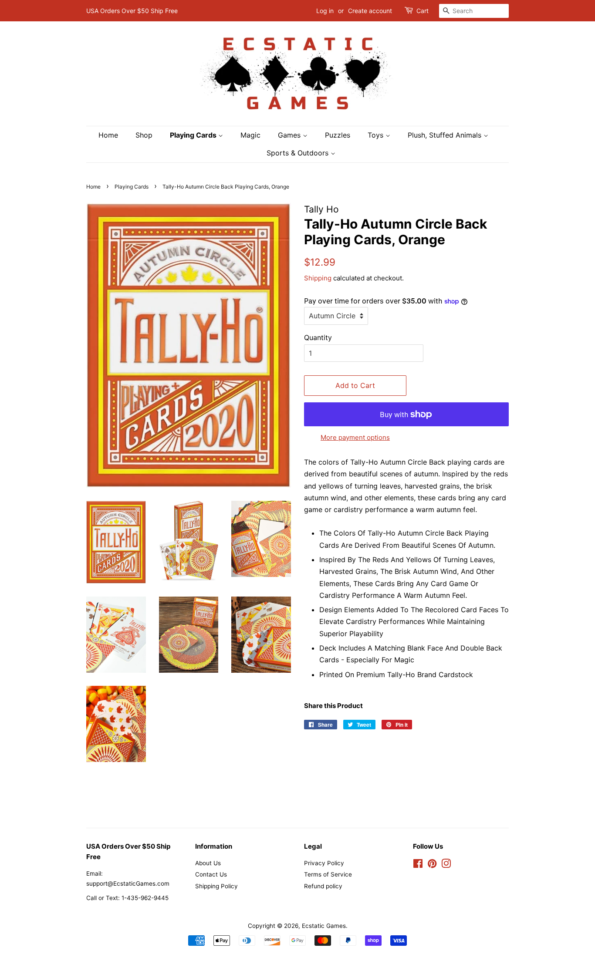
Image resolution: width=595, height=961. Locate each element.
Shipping (317, 278)
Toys (376, 135)
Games (290, 135)
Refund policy (323, 886)
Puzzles (337, 135)
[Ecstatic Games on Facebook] (418, 865)
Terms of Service (328, 874)
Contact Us (211, 874)
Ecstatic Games (324, 925)
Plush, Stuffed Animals (445, 135)
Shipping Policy (216, 886)
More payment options (355, 437)
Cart (422, 10)
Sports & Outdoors (299, 152)
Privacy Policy (324, 863)
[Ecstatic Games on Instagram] (446, 865)
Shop (143, 135)
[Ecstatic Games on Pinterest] (432, 865)
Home (108, 135)
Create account (370, 10)
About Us (208, 863)
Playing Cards (194, 135)
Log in (325, 10)
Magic (250, 135)
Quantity (318, 337)
